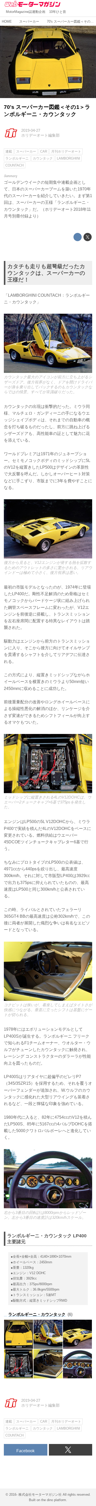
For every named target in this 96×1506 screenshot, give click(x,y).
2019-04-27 (30, 130)
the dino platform (53, 1500)
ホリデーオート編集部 (40, 135)
